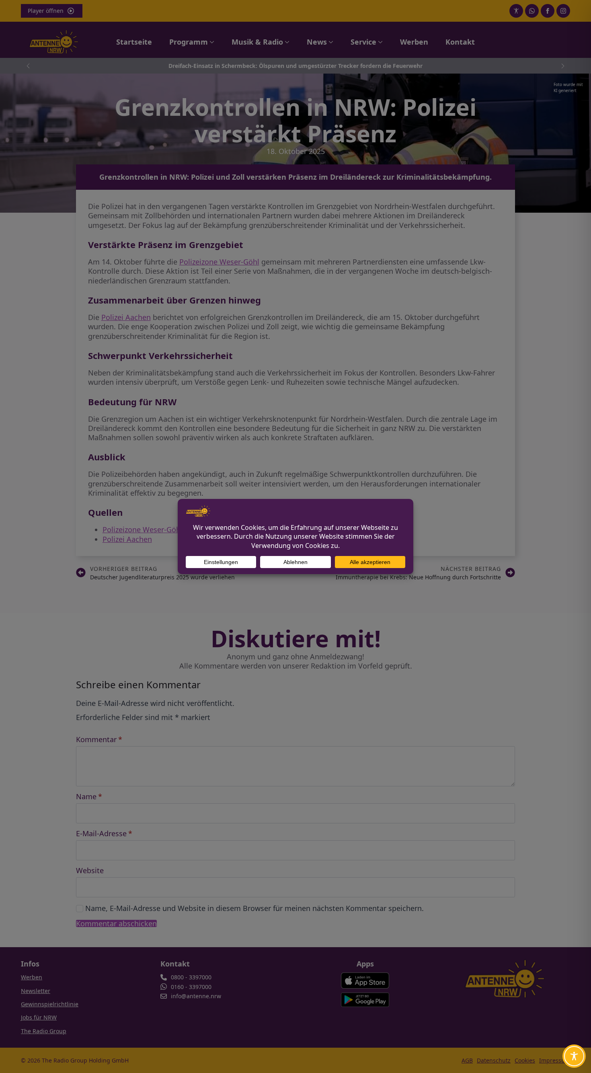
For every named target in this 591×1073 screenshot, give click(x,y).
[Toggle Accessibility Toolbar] (574, 1056)
